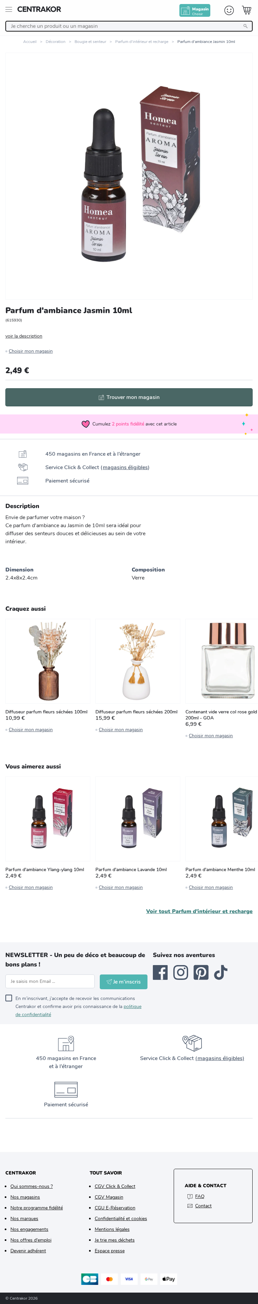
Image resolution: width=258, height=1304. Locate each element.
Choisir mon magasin (31, 351)
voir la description (23, 336)
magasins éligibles (125, 467)
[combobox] (129, 26)
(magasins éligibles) (219, 1058)
